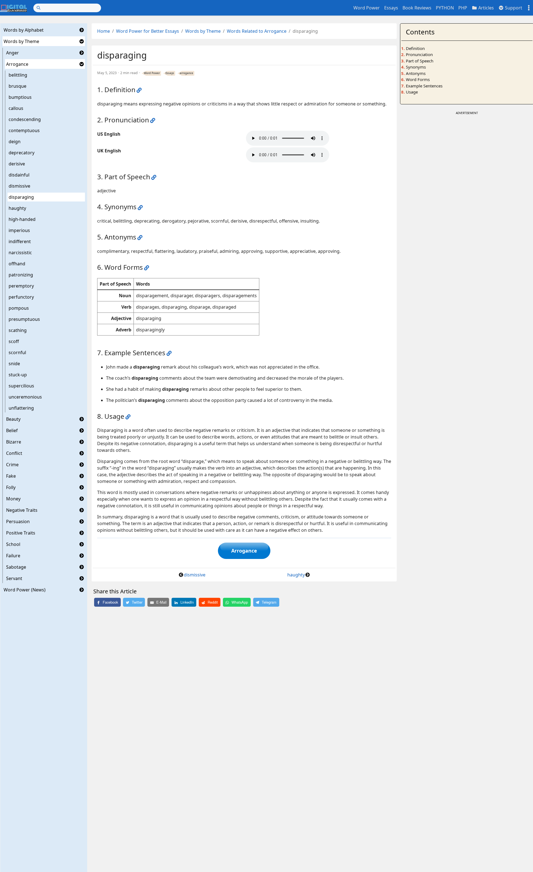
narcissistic (20, 252)
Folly (11, 487)
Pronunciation (419, 54)
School (13, 544)
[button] (82, 30)
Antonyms (416, 73)
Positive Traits (20, 533)
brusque (17, 86)
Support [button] (513, 8)
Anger (12, 53)
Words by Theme (21, 41)
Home (103, 31)
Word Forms (418, 79)
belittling (18, 75)
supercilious (21, 386)
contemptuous (24, 130)
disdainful (19, 175)
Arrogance (17, 64)
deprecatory (21, 153)
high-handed (22, 219)
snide (14, 364)
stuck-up (18, 375)
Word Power (366, 8)
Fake (11, 476)
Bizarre (13, 442)
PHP (462, 8)
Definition (415, 48)
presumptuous (24, 319)
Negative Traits (21, 510)
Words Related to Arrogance (256, 31)
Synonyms (416, 67)
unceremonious (25, 397)
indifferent (20, 241)
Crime (12, 465)
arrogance (186, 73)
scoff (14, 341)
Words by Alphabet (24, 30)
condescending (25, 119)
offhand (17, 264)
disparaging (21, 197)
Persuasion (18, 521)
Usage (412, 92)
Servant (14, 578)
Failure (13, 556)
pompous (19, 308)
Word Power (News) (25, 590)
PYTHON (445, 8)
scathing (18, 330)
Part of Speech (419, 61)
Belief (12, 430)
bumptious (20, 97)
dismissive (19, 186)
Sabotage (16, 567)
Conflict (14, 453)
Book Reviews (417, 8)
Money (13, 499)
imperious (19, 230)
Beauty (13, 419)
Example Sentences (424, 86)
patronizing (21, 275)
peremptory (21, 286)
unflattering (21, 408)
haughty (17, 208)
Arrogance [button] (244, 550)
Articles (485, 8)
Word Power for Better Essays (147, 31)
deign (15, 141)
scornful (17, 352)
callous (16, 108)
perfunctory (21, 297)
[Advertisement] (467, 155)
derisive (17, 164)
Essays (391, 8)
